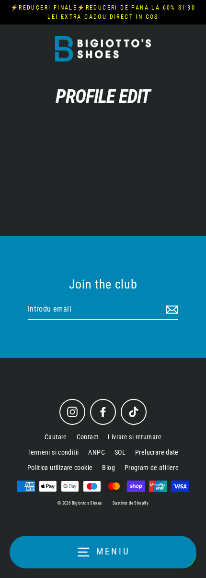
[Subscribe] (170, 309)
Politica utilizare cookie (60, 467)
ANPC (96, 452)
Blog (108, 467)
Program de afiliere (152, 467)
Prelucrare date (157, 452)
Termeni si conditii (53, 452)
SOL (120, 452)
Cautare (56, 437)
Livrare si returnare (134, 437)
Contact (88, 437)
